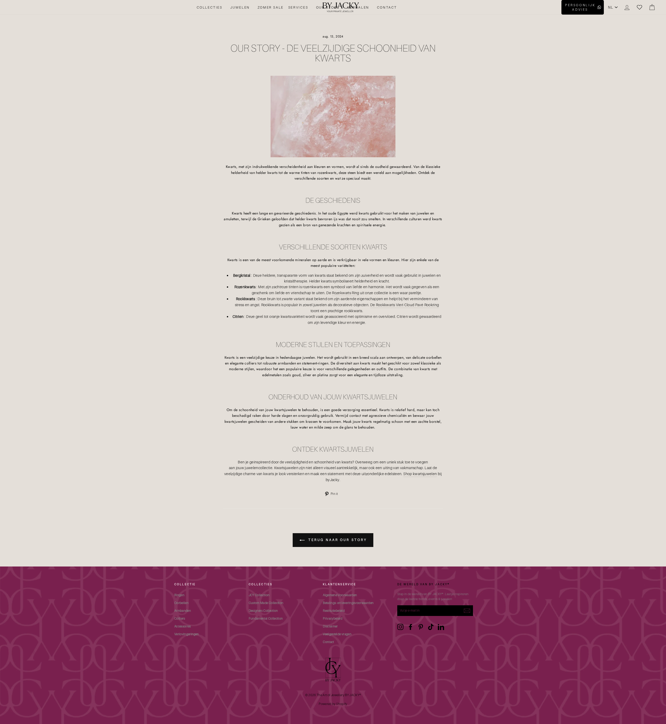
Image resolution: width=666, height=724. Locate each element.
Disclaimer (330, 626)
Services (298, 7)
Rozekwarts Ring (345, 293)
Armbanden (182, 611)
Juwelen (240, 7)
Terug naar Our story (337, 540)
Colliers (179, 618)
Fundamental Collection (266, 618)
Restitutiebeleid (334, 611)
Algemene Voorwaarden (340, 595)
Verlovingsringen (186, 634)
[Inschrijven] (467, 611)
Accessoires (182, 626)
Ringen (179, 595)
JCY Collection (259, 595)
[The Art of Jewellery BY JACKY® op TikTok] (431, 627)
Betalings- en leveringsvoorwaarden (348, 603)
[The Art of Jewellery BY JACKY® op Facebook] (410, 627)
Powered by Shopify (333, 704)
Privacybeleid (332, 618)
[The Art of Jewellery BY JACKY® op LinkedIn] (441, 627)
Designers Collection (263, 611)
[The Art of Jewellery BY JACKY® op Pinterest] (421, 627)
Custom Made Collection (266, 603)
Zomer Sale (271, 7)
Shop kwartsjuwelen (420, 473)
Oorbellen (181, 603)
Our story (328, 7)
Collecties (209, 7)
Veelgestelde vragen (337, 634)
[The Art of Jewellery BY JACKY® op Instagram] (400, 627)
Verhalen (358, 7)
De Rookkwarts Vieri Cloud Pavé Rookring (404, 305)
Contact (387, 7)
